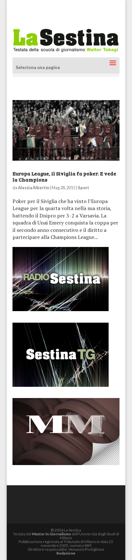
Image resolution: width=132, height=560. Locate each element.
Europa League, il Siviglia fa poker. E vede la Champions (64, 176)
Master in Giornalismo (51, 533)
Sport (83, 187)
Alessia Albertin (33, 187)
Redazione (65, 553)
